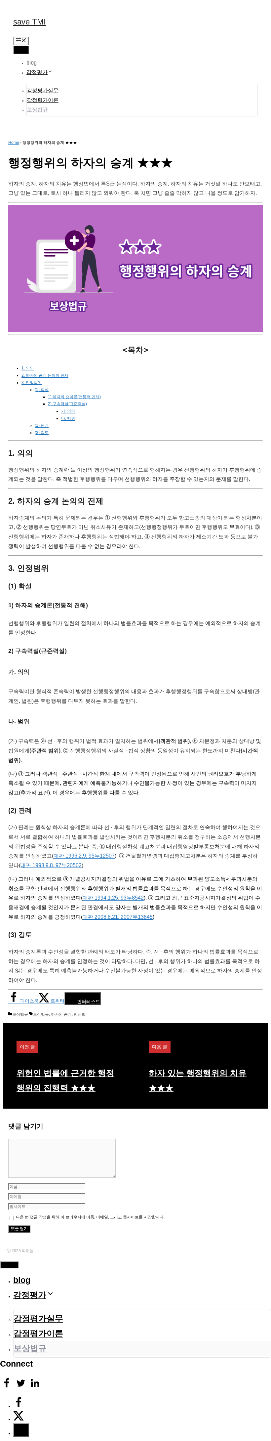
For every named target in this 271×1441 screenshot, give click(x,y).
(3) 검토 (42, 432)
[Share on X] (18, 1419)
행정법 (80, 1014)
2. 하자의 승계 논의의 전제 (44, 375)
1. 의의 (27, 368)
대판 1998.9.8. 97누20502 (51, 865)
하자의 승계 (61, 1014)
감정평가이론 (42, 100)
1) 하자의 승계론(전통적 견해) (74, 397)
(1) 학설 (42, 389)
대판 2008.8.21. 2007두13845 (118, 917)
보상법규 (37, 109)
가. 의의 (68, 411)
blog (31, 62)
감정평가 (37, 72)
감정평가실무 (42, 90)
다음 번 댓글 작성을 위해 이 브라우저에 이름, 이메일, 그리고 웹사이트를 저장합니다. (90, 1217)
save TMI (29, 21)
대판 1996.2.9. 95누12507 (84, 856)
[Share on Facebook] (18, 1406)
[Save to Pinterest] (21, 1430)
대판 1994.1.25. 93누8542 (113, 898)
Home (13, 142)
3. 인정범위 (31, 382)
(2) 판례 (42, 425)
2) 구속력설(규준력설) (67, 404)
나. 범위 (68, 418)
